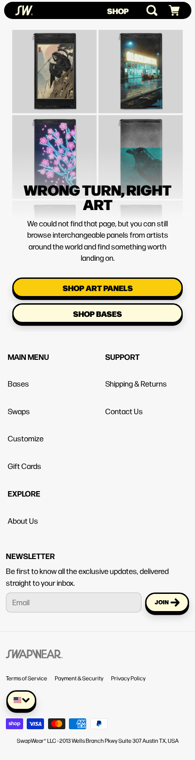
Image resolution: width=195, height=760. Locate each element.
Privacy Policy (128, 678)
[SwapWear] (24, 10)
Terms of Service (26, 678)
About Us (23, 521)
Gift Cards (24, 466)
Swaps (19, 411)
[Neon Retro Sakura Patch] (54, 139)
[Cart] (170, 10)
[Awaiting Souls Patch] (54, 54)
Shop (118, 10)
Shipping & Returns (136, 383)
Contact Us (124, 411)
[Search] (148, 10)
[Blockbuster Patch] (140, 54)
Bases (18, 383)
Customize (26, 438)
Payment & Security (79, 678)
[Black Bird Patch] (140, 139)
